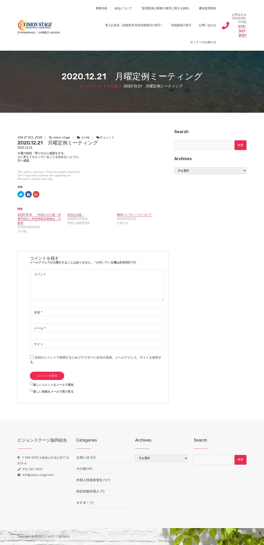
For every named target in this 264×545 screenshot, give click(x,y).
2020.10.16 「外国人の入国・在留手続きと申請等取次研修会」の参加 (39, 219)
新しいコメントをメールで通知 (53, 385)
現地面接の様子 (181, 25)
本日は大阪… (75, 215)
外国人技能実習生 (89, 480)
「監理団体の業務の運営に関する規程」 (165, 8)
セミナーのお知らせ (203, 42)
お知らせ (83, 457)
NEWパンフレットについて (134, 215)
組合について (123, 8)
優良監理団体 (207, 8)
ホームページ (90, 86)
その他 (112, 86)
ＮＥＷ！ (83, 503)
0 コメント (107, 137)
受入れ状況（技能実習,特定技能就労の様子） (134, 25)
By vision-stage (59, 137)
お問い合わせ (207, 25)
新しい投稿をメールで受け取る (53, 391)
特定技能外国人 (87, 491)
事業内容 (101, 8)
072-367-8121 (242, 31)
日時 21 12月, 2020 (30, 137)
